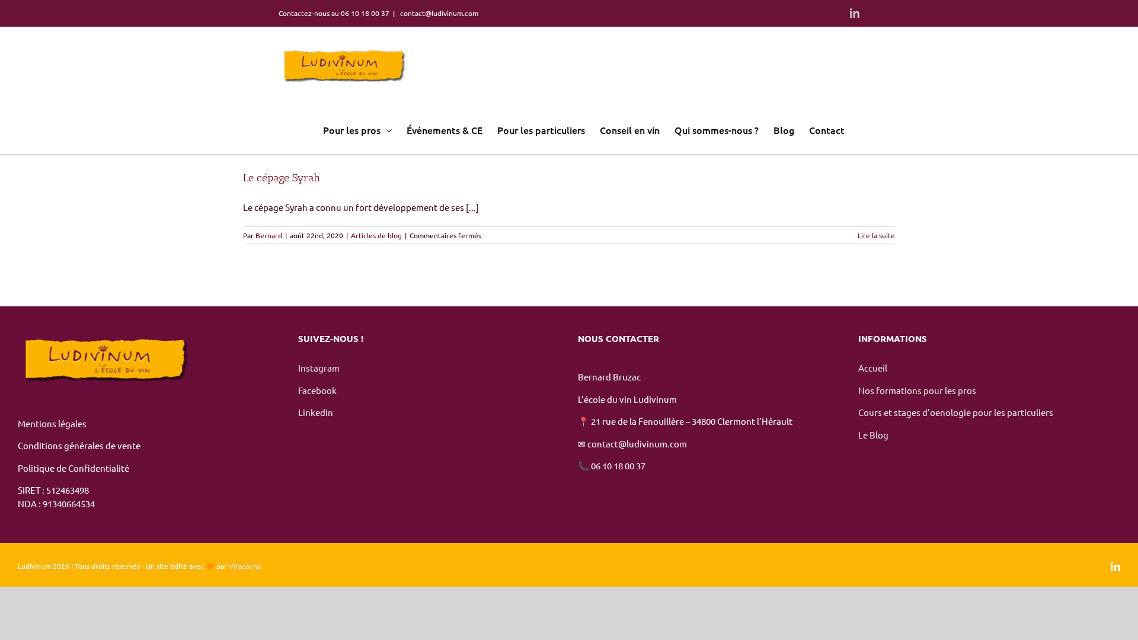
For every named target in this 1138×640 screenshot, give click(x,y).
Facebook (317, 390)
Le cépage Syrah (281, 177)
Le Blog (873, 434)
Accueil (873, 367)
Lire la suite (876, 235)
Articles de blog (376, 235)
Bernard (268, 235)
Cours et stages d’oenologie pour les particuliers (955, 412)
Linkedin (315, 412)
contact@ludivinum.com (438, 13)
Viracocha (245, 566)
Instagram (319, 367)
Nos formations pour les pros (917, 390)
